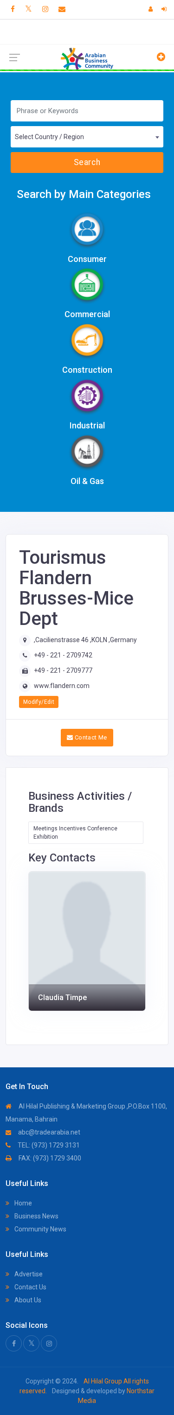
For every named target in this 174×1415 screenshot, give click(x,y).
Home (22, 1203)
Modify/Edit (38, 702)
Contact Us (29, 1287)
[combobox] (87, 136)
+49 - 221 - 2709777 (63, 670)
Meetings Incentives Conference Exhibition (75, 832)
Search (87, 162)
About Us (27, 1300)
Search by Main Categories (84, 194)
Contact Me (90, 737)
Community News (39, 1229)
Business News (35, 1216)
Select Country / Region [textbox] (49, 136)
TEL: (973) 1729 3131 (48, 1145)
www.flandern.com (62, 685)
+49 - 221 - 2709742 (63, 655)
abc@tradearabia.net (48, 1132)
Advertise (28, 1274)
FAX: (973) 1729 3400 (49, 1158)
